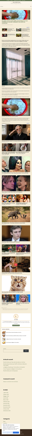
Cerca (4, 348)
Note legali (23, 0)
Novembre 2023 (6, 407)
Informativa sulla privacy (17, 0)
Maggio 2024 (6, 396)
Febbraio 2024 (6, 401)
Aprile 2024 (5, 398)
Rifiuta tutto (10, 432)
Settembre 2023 (6, 410)
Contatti (11, 0)
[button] (30, 6)
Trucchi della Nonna (16, 2)
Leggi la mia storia (16, 325)
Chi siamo (8, 0)
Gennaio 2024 (6, 403)
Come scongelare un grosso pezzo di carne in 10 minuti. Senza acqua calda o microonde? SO (15, 309)
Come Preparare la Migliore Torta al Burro (12, 369)
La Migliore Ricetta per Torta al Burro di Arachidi (14, 367)
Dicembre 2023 (6, 405)
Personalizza (5, 432)
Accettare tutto (15, 432)
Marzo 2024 (5, 399)
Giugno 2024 (6, 394)
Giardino (5, 423)
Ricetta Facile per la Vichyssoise (10, 370)
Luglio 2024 (5, 392)
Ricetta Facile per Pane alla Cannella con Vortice (14, 362)
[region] (11, 429)
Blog (4, 421)
